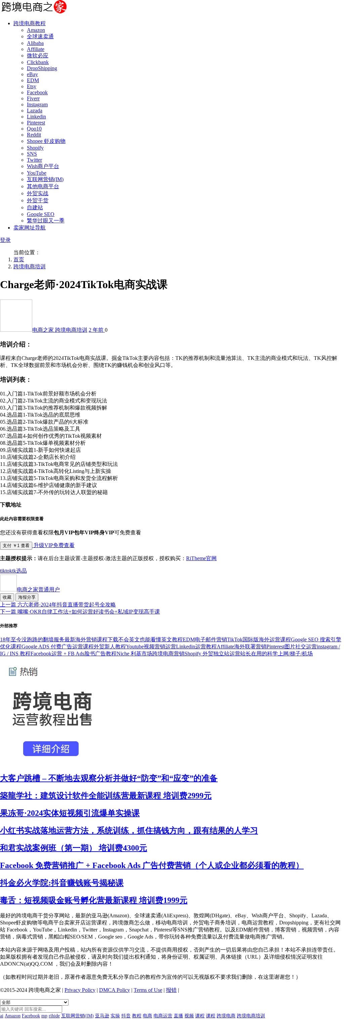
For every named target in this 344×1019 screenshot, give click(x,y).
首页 (18, 259)
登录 (5, 240)
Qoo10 (34, 128)
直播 (178, 1015)
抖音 (126, 1015)
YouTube (36, 173)
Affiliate (35, 49)
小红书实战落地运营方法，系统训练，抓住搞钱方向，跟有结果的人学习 (129, 830)
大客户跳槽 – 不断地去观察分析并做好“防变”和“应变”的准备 (109, 778)
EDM (33, 80)
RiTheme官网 (201, 558)
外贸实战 (37, 193)
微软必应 (37, 55)
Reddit (34, 135)
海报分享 (27, 597)
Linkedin (36, 116)
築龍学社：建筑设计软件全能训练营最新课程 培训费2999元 (106, 795)
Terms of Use (148, 990)
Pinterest (36, 122)
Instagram (37, 104)
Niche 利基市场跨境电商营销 (150, 653)
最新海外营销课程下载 (91, 639)
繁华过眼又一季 (45, 220)
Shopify (35, 148)
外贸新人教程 (110, 646)
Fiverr (33, 98)
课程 (200, 1015)
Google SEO (40, 214)
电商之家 (43, 330)
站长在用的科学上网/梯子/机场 (276, 653)
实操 (115, 1015)
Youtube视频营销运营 (151, 646)
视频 (189, 1015)
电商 (147, 1015)
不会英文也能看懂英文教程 (150, 639)
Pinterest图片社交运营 (291, 646)
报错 (171, 990)
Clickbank (38, 62)
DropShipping (42, 68)
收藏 (7, 597)
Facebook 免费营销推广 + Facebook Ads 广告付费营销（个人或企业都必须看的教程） (152, 865)
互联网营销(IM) (45, 179)
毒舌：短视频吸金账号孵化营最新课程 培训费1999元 (93, 900)
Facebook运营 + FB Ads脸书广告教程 (74, 653)
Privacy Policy (79, 990)
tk (14, 571)
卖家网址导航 (29, 227)
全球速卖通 (40, 36)
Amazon (36, 30)
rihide (54, 1015)
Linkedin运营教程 (196, 646)
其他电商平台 (43, 186)
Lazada (34, 110)
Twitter (34, 160)
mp (44, 1015)
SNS (32, 154)
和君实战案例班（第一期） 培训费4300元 (73, 848)
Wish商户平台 (43, 166)
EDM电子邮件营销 (205, 639)
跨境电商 (226, 1015)
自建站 (35, 207)
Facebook (37, 92)
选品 (21, 571)
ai (1, 1015)
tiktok (6, 571)
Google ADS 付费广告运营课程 (58, 646)
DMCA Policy (114, 990)
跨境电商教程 (29, 23)
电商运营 (163, 1015)
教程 (136, 1015)
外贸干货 (37, 200)
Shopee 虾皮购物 (46, 141)
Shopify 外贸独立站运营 (212, 653)
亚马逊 (102, 1015)
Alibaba (35, 43)
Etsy (31, 86)
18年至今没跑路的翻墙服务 (32, 639)
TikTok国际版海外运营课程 (259, 639)
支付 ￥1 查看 (16, 545)
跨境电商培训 (29, 266)
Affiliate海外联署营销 (241, 646)
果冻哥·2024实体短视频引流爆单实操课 (70, 813)
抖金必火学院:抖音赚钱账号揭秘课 (62, 882)
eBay (32, 74)
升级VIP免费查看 (53, 545)
